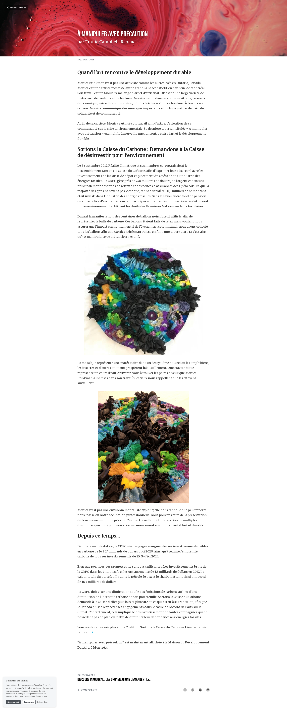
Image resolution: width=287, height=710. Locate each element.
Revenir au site (17, 7)
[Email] (208, 690)
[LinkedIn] (200, 690)
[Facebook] (185, 690)
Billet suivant (85, 674)
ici (91, 632)
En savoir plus (41, 696)
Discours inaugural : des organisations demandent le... (114, 679)
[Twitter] (192, 690)
